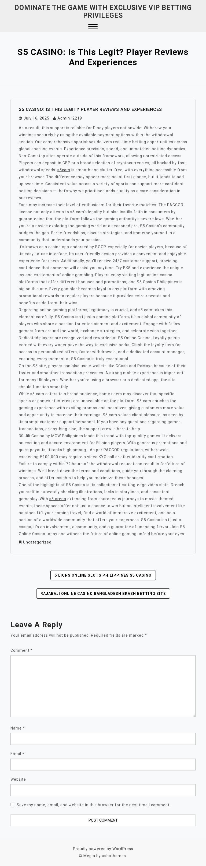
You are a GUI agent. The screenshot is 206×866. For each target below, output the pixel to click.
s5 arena (57, 499)
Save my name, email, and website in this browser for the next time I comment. (94, 805)
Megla (89, 856)
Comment (21, 650)
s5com (63, 170)
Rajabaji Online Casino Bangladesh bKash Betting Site (103, 593)
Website (18, 779)
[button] (93, 27)
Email (17, 754)
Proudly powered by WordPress (103, 849)
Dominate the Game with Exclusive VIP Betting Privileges (103, 11)
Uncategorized (37, 542)
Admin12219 (69, 118)
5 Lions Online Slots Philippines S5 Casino (103, 575)
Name (17, 728)
